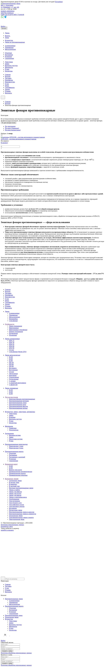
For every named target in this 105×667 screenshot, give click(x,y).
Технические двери (16, 516)
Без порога (13, 368)
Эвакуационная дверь (16, 519)
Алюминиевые (10, 46)
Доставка (8, 78)
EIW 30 (11, 342)
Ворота (7, 36)
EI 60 (11, 359)
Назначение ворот (11, 464)
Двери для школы (15, 495)
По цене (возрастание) (8, 123)
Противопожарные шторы (18, 408)
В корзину (4, 143)
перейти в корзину (7, 530)
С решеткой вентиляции (17, 383)
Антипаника (9, 433)
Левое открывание (15, 326)
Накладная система (15, 439)
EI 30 (11, 357)
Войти (3, 26)
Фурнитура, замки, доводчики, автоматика (20, 412)
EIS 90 (11, 366)
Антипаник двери (15, 480)
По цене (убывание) (12, 128)
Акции (7, 89)
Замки (7, 64)
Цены (7, 86)
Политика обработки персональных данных (16, 653)
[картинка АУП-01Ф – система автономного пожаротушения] (23, 137)
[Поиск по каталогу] (3, 578)
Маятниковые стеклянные (18, 330)
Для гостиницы (14, 501)
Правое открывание (16, 331)
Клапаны (12, 417)
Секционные (9, 58)
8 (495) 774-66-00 (18, 14)
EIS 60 (11, 364)
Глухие (11, 350)
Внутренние (13, 370)
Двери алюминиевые (12, 339)
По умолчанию (10, 126)
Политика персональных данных (12, 525)
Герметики (13, 428)
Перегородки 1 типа (16, 446)
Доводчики (9, 62)
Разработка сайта (7, 526)
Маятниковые (14, 328)
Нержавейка (13, 319)
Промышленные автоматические (20, 471)
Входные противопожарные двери (21, 488)
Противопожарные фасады (18, 406)
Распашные (9, 55)
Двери (7, 33)
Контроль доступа (11, 65)
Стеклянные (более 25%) (17, 352)
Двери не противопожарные (15, 42)
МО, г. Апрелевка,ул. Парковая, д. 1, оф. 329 (10, 6)
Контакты (8, 93)
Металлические (10, 49)
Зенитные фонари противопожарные (22, 399)
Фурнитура (9, 40)
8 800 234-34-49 (6, 14)
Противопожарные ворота (14, 451)
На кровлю (13, 508)
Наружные (13, 375)
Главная (7, 74)
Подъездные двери (15, 510)
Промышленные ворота (17, 473)
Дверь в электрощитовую (18, 497)
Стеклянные (13, 321)
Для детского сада (15, 503)
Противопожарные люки (18, 403)
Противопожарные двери (14, 599)
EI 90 (11, 361)
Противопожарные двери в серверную (22, 514)
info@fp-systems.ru (7, 13)
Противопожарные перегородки (16, 444)
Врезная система (15, 435)
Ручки (7, 69)
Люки (7, 37)
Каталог (8, 76)
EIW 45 (11, 344)
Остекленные (13, 379)
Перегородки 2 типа (16, 448)
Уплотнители (13, 430)
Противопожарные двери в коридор (21, 512)
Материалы (9, 67)
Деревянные (9, 47)
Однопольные (14, 377)
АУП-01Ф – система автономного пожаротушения (18, 139)
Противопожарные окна (17, 404)
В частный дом (14, 486)
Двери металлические (12, 355)
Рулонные (8, 56)
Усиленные (13, 335)
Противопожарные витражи (19, 401)
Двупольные (13, 373)
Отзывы (8, 91)
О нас (7, 84)
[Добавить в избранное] (1, 135)
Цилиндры (9, 71)
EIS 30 (11, 362)
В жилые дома (14, 482)
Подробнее (59, 2)
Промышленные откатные (18, 475)
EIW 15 (11, 340)
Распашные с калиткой (17, 457)
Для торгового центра (16, 506)
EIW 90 (11, 348)
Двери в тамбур (14, 490)
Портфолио (9, 80)
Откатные (8, 53)
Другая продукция (11, 397)
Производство (10, 82)
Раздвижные (13, 333)
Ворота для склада (15, 470)
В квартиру (13, 484)
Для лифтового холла (16, 504)
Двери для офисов (15, 492)
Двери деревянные (11, 388)
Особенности (9, 324)
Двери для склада (15, 493)
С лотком (12, 381)
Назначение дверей (11, 479)
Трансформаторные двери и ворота (21, 517)
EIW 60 (11, 346)
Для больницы (14, 499)
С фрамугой (13, 385)
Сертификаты (10, 87)
